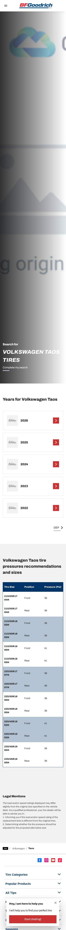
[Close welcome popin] (55, 902)
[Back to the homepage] (36, 6)
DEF (56, 527)
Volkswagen (18, 848)
